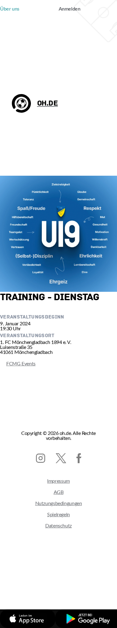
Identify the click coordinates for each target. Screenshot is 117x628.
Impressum (58, 481)
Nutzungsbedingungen (58, 503)
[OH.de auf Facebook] (78, 458)
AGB (59, 492)
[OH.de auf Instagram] (41, 458)
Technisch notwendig (41, 583)
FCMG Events (18, 363)
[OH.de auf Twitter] (61, 458)
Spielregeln (58, 514)
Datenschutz (58, 525)
